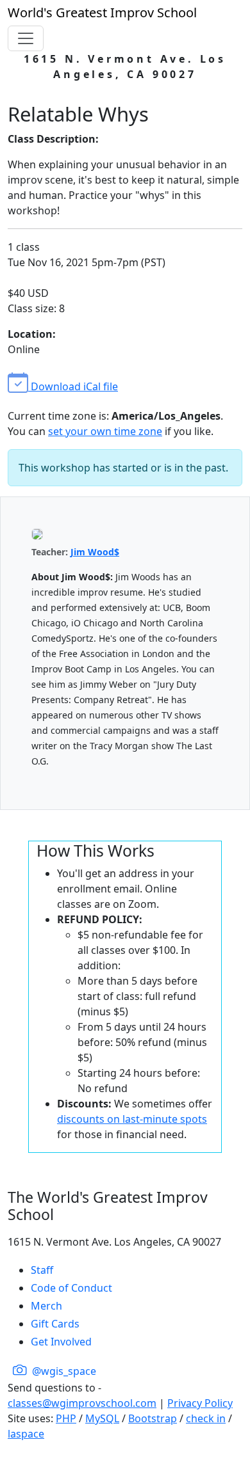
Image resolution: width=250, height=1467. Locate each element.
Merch (46, 1306)
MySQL (102, 1418)
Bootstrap (152, 1418)
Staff (42, 1270)
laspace (26, 1434)
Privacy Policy (200, 1403)
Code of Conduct (71, 1288)
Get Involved (61, 1342)
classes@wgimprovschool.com (82, 1403)
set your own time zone (105, 431)
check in (206, 1418)
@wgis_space (62, 1371)
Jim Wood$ (95, 552)
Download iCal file (73, 386)
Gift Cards (55, 1324)
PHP (66, 1418)
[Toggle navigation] (26, 38)
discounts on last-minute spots (132, 1119)
